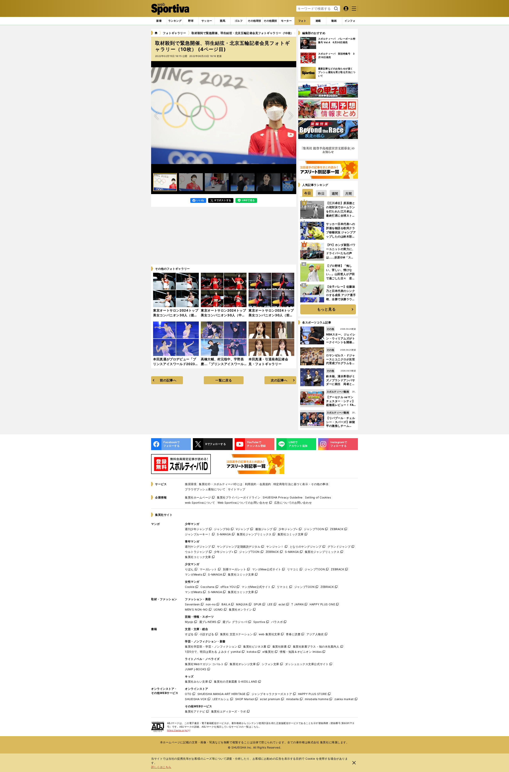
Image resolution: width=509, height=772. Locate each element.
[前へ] (290, 115)
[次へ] (156, 115)
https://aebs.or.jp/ (179, 730)
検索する (335, 9)
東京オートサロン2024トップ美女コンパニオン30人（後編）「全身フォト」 (175, 315)
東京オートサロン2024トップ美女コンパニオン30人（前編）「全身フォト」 (271, 315)
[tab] (191, 21)
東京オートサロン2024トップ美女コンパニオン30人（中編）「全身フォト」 (223, 315)
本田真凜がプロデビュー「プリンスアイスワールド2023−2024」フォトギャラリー (174, 364)
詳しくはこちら (161, 767)
